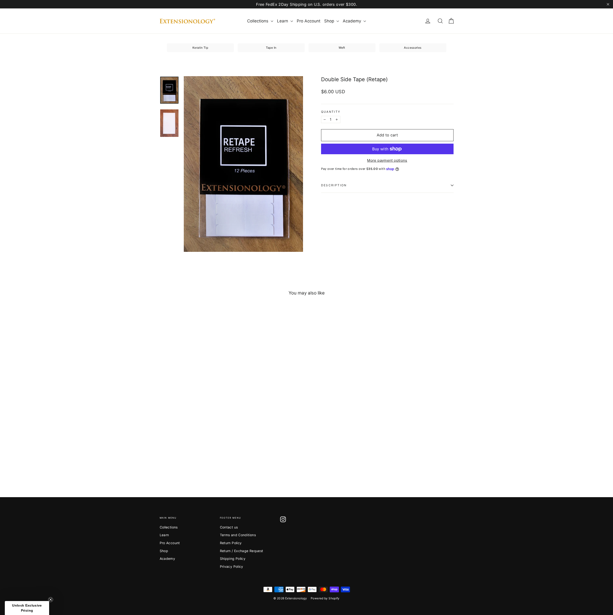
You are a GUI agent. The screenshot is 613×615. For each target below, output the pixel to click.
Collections (258, 21)
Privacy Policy (231, 566)
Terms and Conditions (238, 535)
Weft (342, 47)
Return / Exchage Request (241, 551)
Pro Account (308, 21)
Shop (329, 21)
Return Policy (231, 543)
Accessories (412, 47)
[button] (27, 608)
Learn (283, 21)
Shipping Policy (233, 558)
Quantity (331, 112)
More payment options (387, 160)
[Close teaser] (50, 599)
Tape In (271, 47)
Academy (352, 21)
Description (334, 185)
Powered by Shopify (325, 598)
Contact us (229, 527)
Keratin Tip (200, 47)
